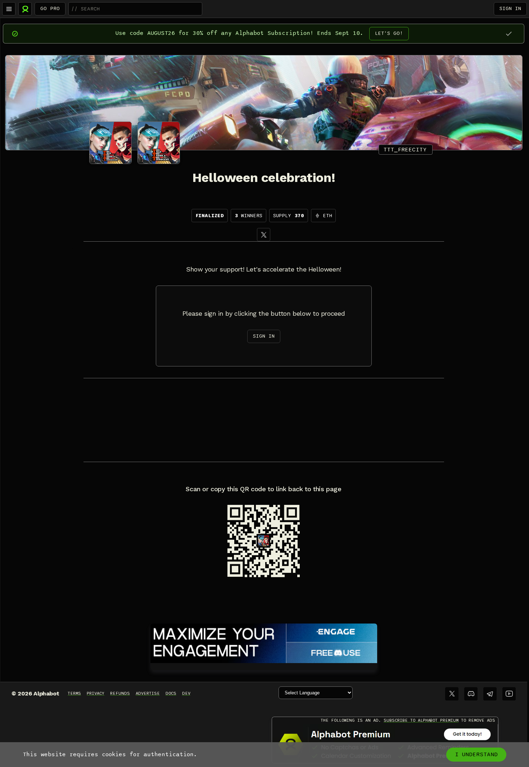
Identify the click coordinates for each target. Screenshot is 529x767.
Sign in (510, 8)
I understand (476, 754)
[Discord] (471, 693)
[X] (263, 234)
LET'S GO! (389, 33)
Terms (74, 693)
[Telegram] (490, 693)
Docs (171, 693)
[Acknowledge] (508, 33)
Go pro (50, 8)
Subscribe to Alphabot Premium (421, 720)
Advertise (148, 693)
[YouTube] (509, 693)
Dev (186, 693)
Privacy (95, 693)
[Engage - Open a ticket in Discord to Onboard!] (263, 642)
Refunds (120, 693)
